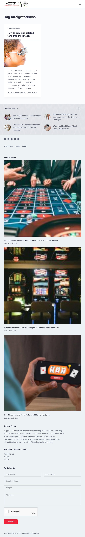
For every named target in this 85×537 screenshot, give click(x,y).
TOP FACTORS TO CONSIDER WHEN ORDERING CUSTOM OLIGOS (32, 439)
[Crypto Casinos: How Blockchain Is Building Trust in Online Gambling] (42, 198)
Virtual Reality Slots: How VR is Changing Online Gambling (28, 442)
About (24, 146)
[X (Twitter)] (8, 139)
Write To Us (8, 146)
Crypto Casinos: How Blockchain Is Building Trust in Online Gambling (31, 240)
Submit (11, 521)
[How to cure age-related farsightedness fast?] (22, 53)
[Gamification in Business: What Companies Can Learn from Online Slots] (42, 285)
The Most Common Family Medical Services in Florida (27, 117)
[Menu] (80, 4)
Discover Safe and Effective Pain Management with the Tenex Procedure (26, 127)
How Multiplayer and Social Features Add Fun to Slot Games (27, 415)
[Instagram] (12, 139)
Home (18, 146)
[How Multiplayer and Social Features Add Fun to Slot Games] (42, 373)
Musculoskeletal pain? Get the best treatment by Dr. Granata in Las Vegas (66, 117)
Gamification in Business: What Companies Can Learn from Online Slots (31, 328)
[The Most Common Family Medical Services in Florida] (7, 117)
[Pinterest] (15, 139)
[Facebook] (5, 139)
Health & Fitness (14, 28)
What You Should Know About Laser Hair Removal (65, 127)
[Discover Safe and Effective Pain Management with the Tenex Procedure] (7, 127)
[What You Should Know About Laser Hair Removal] (47, 127)
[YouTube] (18, 139)
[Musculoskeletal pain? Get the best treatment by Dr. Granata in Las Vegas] (47, 117)
